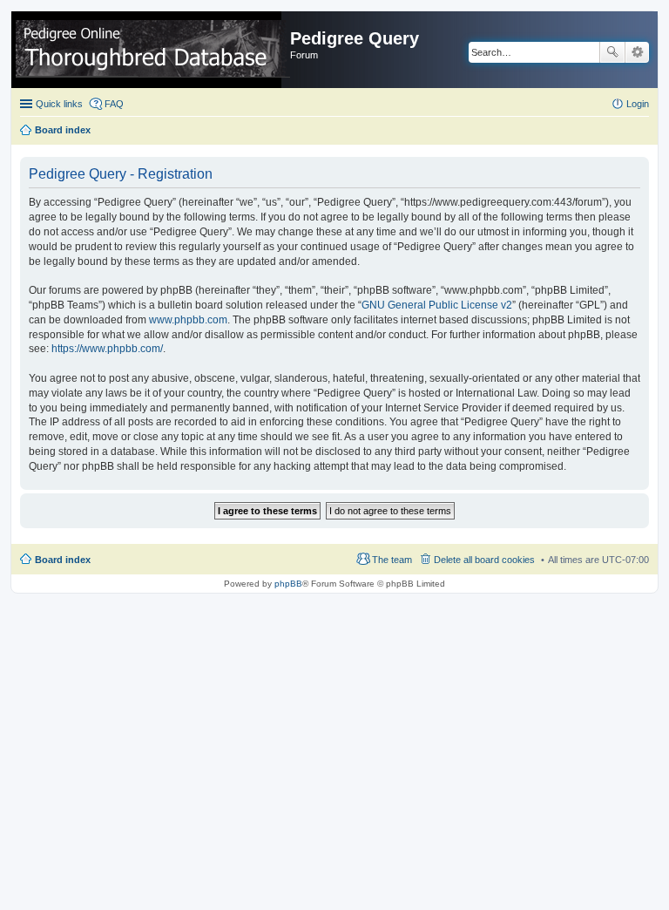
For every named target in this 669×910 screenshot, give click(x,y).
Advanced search (637, 52)
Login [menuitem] (637, 103)
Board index (63, 559)
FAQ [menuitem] (114, 103)
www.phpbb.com (188, 320)
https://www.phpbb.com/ (107, 349)
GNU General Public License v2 (437, 305)
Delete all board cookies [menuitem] (484, 559)
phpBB (288, 583)
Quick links (59, 103)
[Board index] (153, 50)
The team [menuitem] (392, 559)
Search (612, 52)
